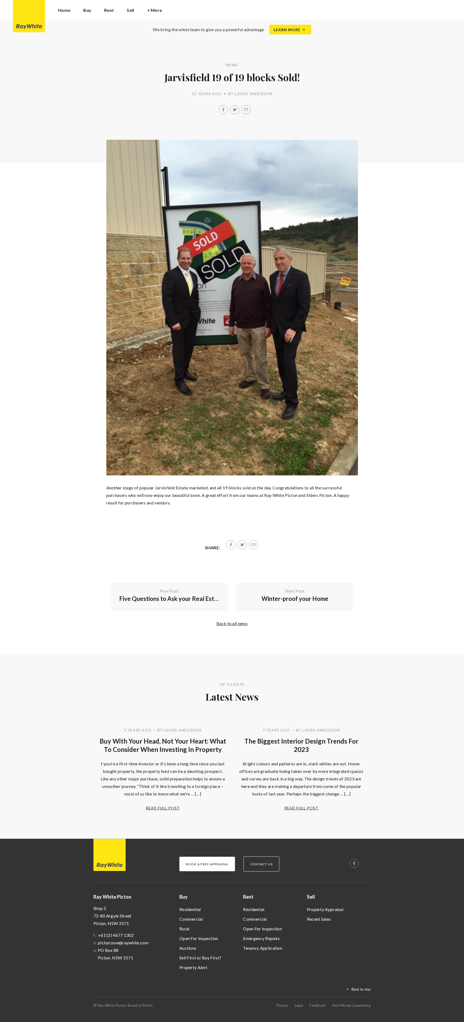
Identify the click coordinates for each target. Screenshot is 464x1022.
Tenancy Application (262, 948)
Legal (299, 1005)
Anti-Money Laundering (351, 1005)
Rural (184, 928)
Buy (183, 897)
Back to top (361, 989)
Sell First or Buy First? (200, 957)
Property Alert (193, 967)
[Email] (246, 109)
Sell (311, 897)
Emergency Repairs (261, 938)
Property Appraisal (325, 909)
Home (64, 10)
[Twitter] (234, 109)
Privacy (282, 1005)
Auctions (187, 948)
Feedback (317, 1005)
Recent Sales (319, 918)
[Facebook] (223, 109)
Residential (190, 909)
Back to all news (232, 623)
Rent (248, 897)
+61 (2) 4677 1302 (116, 935)
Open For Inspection (198, 938)
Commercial (191, 918)
